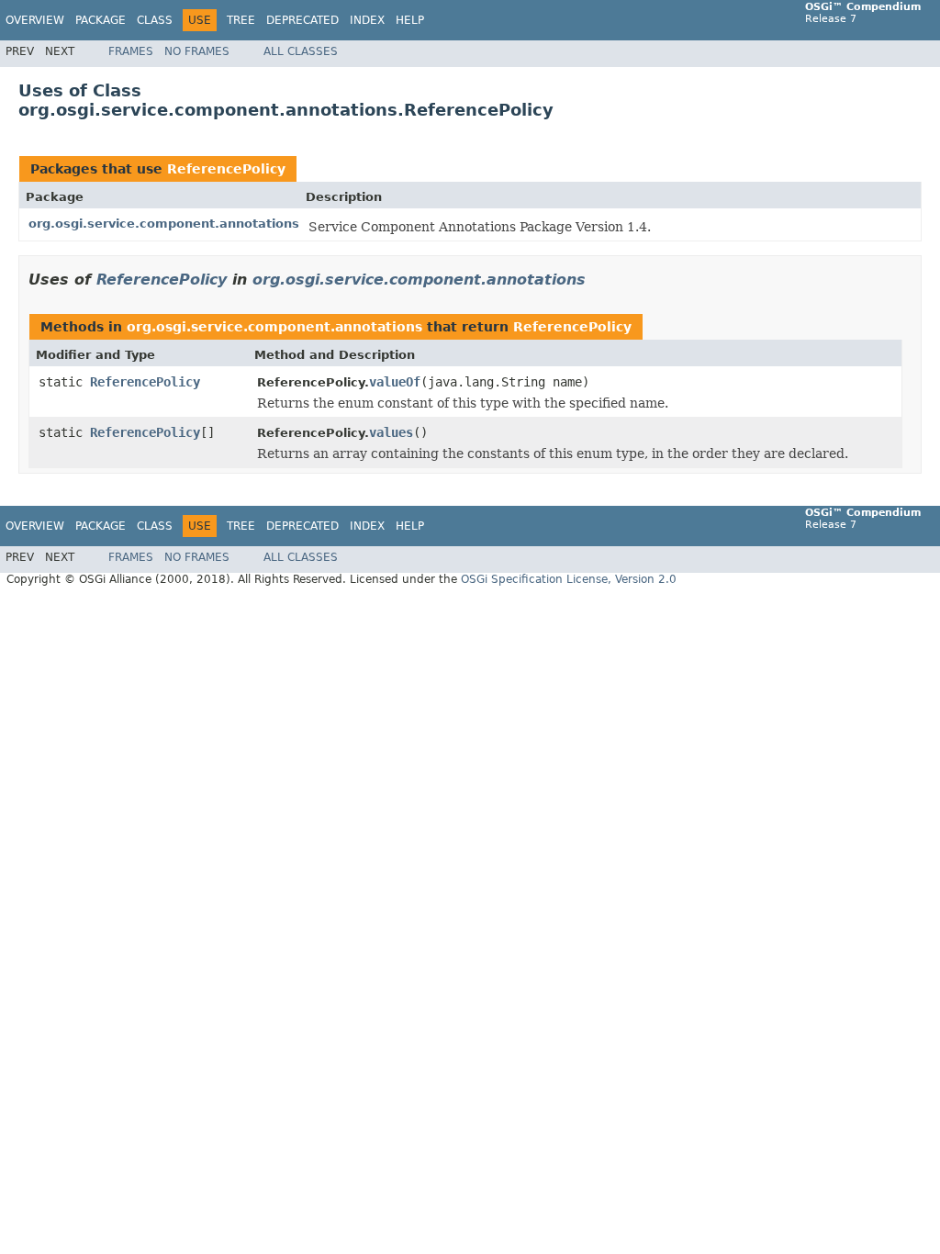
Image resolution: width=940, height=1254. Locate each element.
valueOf (394, 382)
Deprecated (302, 20)
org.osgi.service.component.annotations (163, 223)
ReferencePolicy (226, 169)
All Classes (300, 51)
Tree (241, 20)
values (391, 432)
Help (410, 20)
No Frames (196, 51)
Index (367, 20)
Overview (35, 20)
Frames (130, 51)
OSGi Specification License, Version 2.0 (569, 579)
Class (155, 20)
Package (100, 20)
